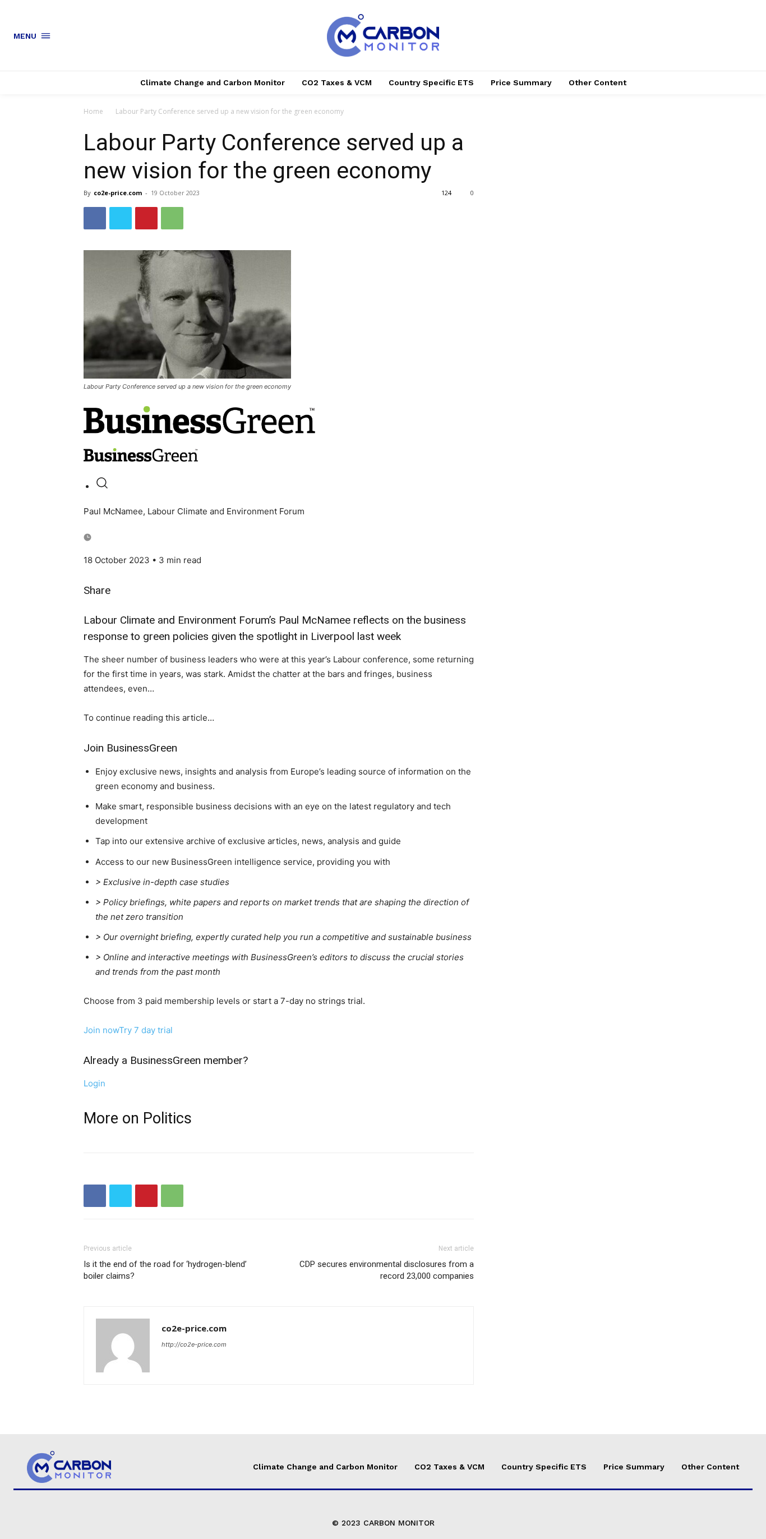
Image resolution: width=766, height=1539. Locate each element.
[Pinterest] (146, 218)
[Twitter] (120, 218)
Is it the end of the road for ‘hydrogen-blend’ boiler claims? (165, 1270)
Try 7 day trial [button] (146, 1030)
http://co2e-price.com (194, 1344)
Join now (101, 1030)
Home (93, 111)
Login (94, 1083)
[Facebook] (95, 218)
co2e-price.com (118, 192)
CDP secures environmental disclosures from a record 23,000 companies (386, 1270)
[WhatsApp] (172, 218)
